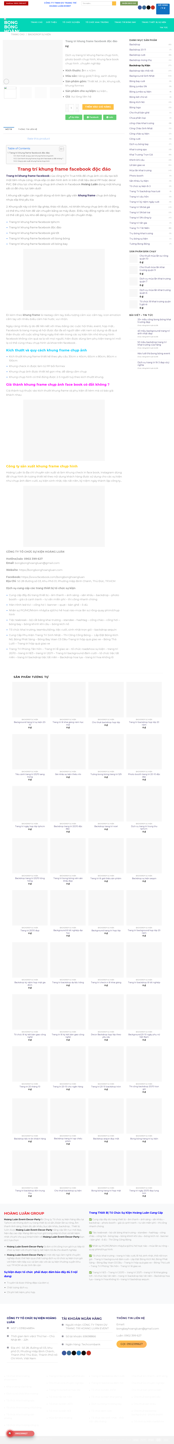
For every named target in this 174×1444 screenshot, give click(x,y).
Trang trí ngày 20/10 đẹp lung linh (144, 1191)
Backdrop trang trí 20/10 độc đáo (68, 827)
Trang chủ (36, 22)
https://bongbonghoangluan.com (41, 570)
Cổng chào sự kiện (139, 133)
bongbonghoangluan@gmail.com (37, 563)
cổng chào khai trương (141, 123)
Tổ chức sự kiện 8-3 (140, 186)
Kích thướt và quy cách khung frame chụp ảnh (35, 156)
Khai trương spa (138, 149)
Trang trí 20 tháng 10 (30, 1086)
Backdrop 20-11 (137, 49)
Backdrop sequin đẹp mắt (106, 1138)
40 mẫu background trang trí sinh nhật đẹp (154, 332)
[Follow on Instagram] (144, 7)
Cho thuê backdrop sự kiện (68, 1190)
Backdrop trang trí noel (106, 826)
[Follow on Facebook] (140, 7)
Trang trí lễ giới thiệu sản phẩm (106, 878)
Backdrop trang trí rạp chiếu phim (68, 1139)
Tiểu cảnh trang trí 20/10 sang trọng (30, 775)
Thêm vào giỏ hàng (98, 107)
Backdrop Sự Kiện (39, 34)
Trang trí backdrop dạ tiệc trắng (68, 982)
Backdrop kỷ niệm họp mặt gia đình (29, 983)
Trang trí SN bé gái (139, 207)
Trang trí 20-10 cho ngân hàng (68, 1086)
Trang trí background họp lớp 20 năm (144, 931)
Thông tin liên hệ (27, 129)
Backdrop (134, 44)
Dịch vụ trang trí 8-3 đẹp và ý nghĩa (153, 363)
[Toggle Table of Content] (60, 149)
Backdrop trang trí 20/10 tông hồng (30, 879)
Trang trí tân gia (138, 223)
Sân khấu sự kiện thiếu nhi (68, 774)
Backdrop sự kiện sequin (144, 878)
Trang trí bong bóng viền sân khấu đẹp (68, 879)
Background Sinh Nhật (142, 76)
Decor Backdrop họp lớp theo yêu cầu (106, 1035)
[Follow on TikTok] (74, 1353)
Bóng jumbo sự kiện (140, 91)
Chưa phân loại (137, 118)
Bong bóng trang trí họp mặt (106, 1190)
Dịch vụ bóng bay (139, 144)
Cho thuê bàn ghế (139, 112)
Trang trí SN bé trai (139, 212)
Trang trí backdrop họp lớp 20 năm (144, 723)
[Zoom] (6, 81)
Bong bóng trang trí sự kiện (144, 1138)
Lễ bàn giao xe (137, 165)
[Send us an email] (148, 7)
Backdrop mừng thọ (140, 60)
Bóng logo (135, 107)
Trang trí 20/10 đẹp (30, 930)
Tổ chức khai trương (97, 22)
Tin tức (164, 28)
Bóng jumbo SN (138, 86)
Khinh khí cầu (137, 160)
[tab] (8, 129)
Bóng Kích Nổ (137, 102)
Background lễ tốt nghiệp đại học (68, 931)
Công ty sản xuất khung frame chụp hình (33, 161)
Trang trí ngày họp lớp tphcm (30, 826)
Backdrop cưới (137, 55)
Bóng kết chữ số (138, 97)
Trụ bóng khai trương (141, 233)
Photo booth (136, 175)
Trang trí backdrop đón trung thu (30, 1191)
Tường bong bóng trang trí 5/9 (106, 774)
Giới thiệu (51, 22)
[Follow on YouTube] (153, 7)
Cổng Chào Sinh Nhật (141, 128)
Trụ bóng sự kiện (138, 238)
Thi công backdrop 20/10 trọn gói (144, 1087)
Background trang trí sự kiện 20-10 (30, 723)
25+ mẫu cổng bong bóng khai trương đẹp (154, 320)
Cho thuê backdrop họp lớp (106, 722)
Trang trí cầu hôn (139, 196)
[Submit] (114, 3)
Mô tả (8, 129)
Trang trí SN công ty (140, 217)
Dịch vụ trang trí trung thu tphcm (144, 827)
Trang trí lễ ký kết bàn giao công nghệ (68, 1035)
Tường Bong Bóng (139, 244)
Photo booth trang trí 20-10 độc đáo (144, 775)
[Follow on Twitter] (62, 16)
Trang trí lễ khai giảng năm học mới (68, 723)
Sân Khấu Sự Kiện (139, 181)
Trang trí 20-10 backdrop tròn (106, 1086)
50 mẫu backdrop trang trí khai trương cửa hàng (152, 343)
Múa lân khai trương (140, 170)
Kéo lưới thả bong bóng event (154, 353)
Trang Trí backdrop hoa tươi (144, 191)
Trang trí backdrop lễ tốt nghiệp (144, 982)
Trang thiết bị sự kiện (154, 22)
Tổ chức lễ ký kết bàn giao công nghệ (30, 1035)
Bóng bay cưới (137, 81)
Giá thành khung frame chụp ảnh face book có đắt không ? (40, 159)
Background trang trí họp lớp (106, 930)
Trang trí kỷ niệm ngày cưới (144, 202)
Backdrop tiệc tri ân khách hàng (30, 1138)
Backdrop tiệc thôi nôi (141, 70)
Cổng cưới (134, 139)
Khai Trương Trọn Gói (141, 154)
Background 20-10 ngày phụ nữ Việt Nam (144, 1035)
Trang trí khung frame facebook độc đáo (29, 153)
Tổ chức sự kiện (71, 22)
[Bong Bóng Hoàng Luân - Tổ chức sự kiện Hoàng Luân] (11, 25)
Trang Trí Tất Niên (139, 228)
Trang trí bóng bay (125, 22)
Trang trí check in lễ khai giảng (106, 982)
